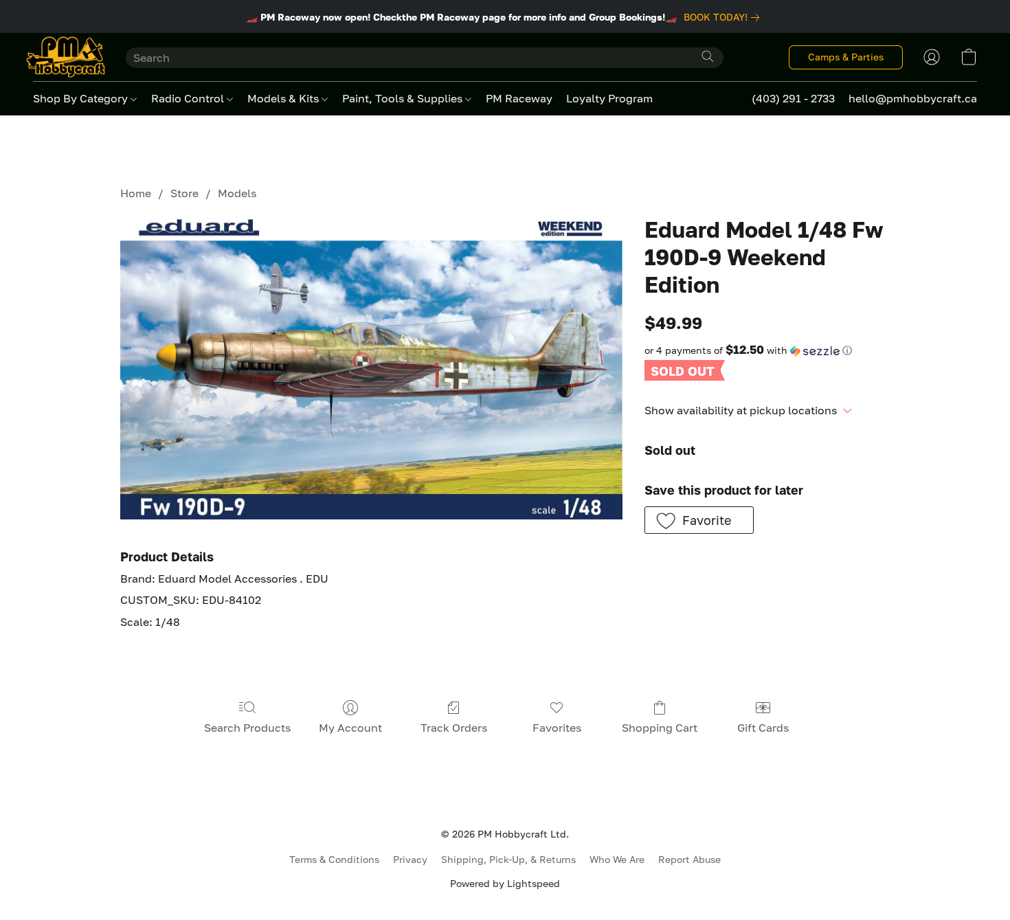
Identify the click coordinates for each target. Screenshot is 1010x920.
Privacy (410, 859)
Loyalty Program (609, 98)
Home (135, 193)
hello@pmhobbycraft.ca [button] (913, 98)
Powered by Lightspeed (505, 883)
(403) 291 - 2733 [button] (793, 98)
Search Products (247, 727)
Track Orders (453, 727)
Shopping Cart (659, 727)
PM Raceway (519, 98)
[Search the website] (707, 56)
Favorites (556, 727)
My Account (350, 727)
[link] (724, 17)
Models (237, 193)
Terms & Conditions (334, 859)
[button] (65, 57)
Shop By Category (82, 98)
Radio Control (189, 98)
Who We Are (617, 859)
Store (184, 193)
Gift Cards (763, 727)
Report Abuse (689, 859)
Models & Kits (284, 98)
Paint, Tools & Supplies (403, 98)
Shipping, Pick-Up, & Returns (508, 859)
